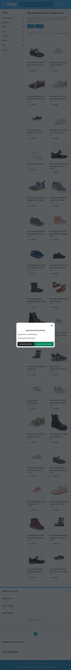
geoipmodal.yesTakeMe (43, 344)
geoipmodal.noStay (26, 344)
